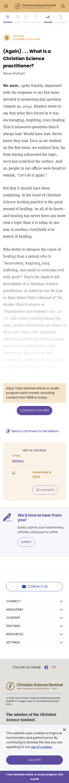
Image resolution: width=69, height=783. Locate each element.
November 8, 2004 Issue (26, 39)
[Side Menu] (6, 6)
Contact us (38, 586)
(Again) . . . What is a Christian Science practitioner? (27, 58)
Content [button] (13, 618)
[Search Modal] (62, 6)
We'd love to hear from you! (40, 517)
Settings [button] (13, 642)
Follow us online (27, 667)
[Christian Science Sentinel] (35, 6)
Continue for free (34, 410)
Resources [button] (14, 634)
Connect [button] (13, 601)
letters (18, 461)
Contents (47, 490)
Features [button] (13, 626)
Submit (26, 542)
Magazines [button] (14, 609)
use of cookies (41, 747)
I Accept (34, 760)
